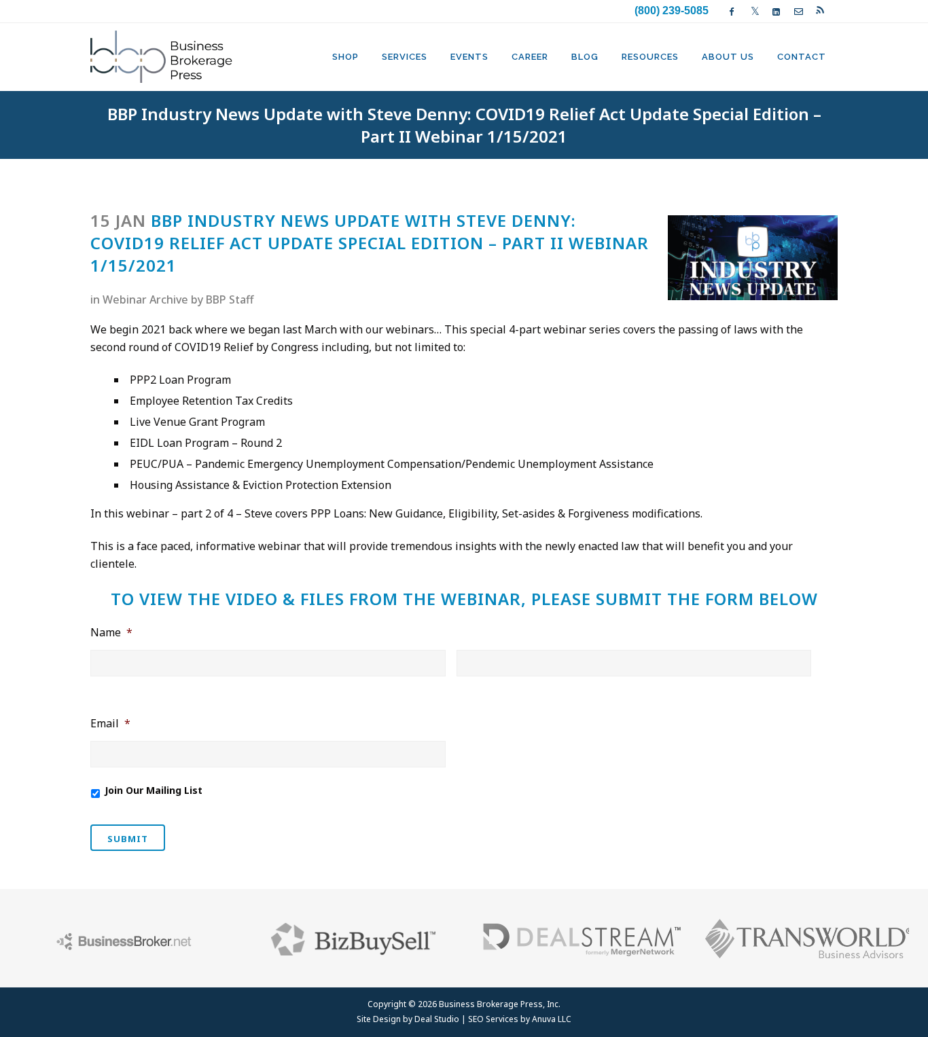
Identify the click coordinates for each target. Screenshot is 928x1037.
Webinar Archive (145, 299)
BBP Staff (229, 299)
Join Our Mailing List (153, 790)
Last (466, 686)
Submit (127, 839)
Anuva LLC (551, 1019)
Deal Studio (436, 1019)
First (100, 686)
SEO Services (493, 1019)
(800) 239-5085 (672, 10)
